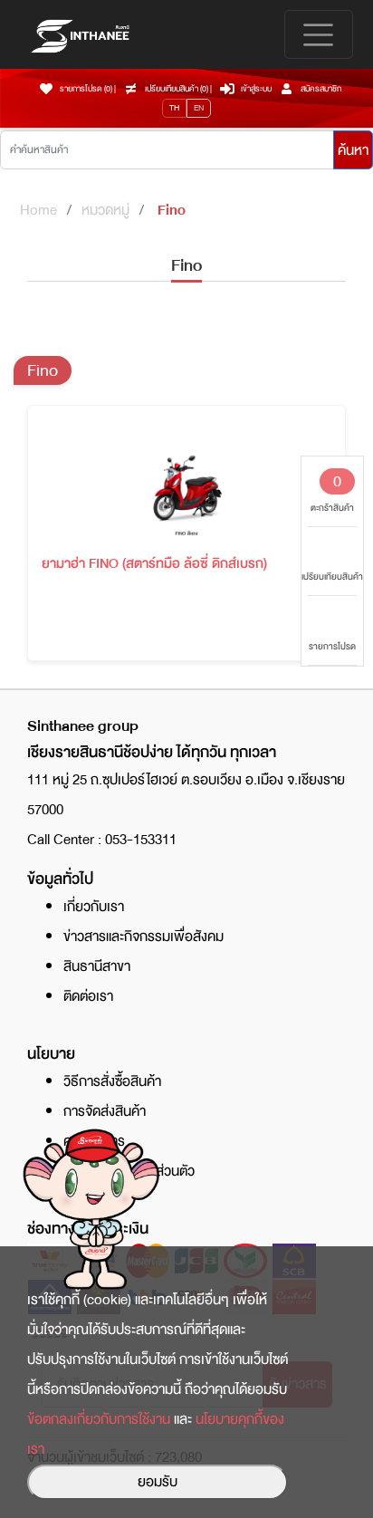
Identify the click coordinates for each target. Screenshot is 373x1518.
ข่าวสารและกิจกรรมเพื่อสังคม (143, 936)
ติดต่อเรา (88, 996)
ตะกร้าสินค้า (332, 491)
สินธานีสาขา (96, 966)
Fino (172, 210)
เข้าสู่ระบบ (256, 89)
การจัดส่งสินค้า (104, 1111)
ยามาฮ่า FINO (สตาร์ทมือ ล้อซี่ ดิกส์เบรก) (154, 563)
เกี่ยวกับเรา (93, 906)
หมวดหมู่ (105, 210)
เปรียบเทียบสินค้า (332, 576)
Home (38, 210)
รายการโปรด (332, 646)
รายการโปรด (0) (86, 89)
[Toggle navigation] (318, 34)
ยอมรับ (157, 1482)
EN (199, 108)
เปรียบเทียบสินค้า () (177, 89)
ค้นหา (353, 150)
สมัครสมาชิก (321, 89)
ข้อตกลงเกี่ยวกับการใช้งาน (98, 1419)
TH (174, 108)
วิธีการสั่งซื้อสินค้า (112, 1081)
